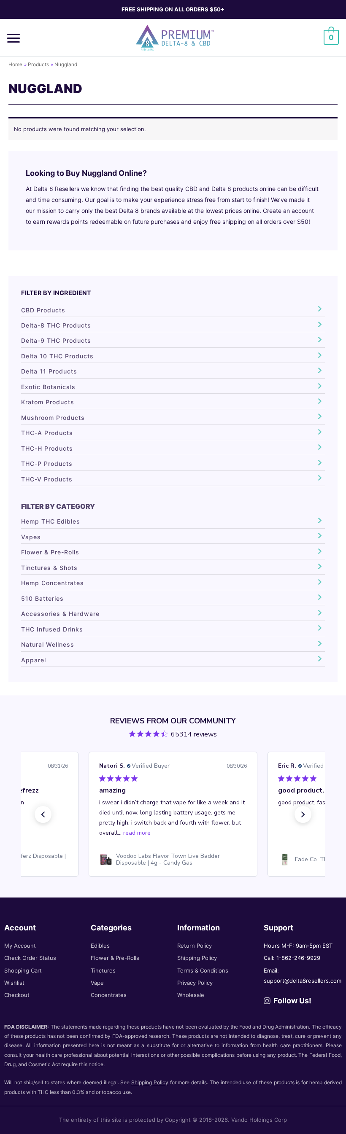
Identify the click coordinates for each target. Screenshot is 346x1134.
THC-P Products (47, 463)
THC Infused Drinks (52, 629)
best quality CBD (174, 188)
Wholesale (190, 995)
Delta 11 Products (49, 371)
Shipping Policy (197, 957)
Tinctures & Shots (49, 567)
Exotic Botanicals (48, 386)
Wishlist (14, 982)
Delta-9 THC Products (56, 340)
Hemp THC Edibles (50, 521)
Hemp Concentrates (52, 582)
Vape (97, 982)
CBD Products (43, 310)
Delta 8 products (234, 188)
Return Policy (194, 945)
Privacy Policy (195, 982)
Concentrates (109, 995)
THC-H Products (47, 448)
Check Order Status (30, 957)
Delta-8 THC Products (56, 325)
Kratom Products (47, 402)
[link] (173, 859)
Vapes (31, 536)
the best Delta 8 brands (127, 210)
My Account (20, 945)
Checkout (17, 995)
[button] (16, 37)
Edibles (100, 945)
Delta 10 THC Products (57, 356)
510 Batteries (42, 598)
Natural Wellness (47, 644)
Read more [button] (137, 833)
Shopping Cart (23, 970)
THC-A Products (47, 432)
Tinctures (103, 970)
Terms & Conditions (202, 970)
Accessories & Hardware (60, 613)
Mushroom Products (53, 417)
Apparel (33, 660)
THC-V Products (47, 479)
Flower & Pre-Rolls (50, 552)
